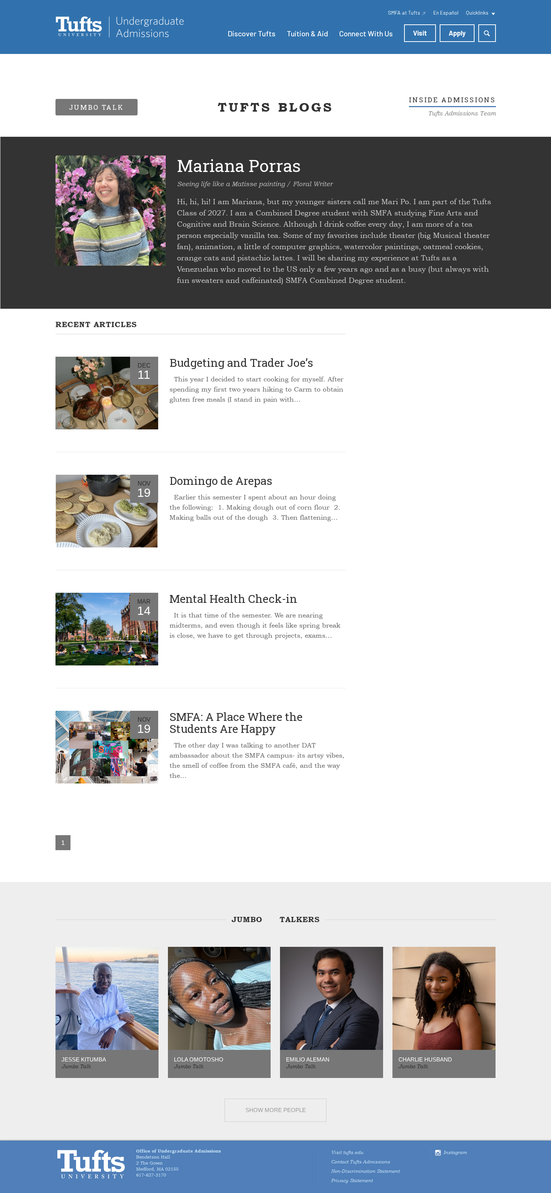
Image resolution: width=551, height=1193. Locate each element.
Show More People (276, 1110)
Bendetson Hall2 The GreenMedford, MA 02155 (178, 1160)
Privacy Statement (352, 1180)
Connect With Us (366, 33)
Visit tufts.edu (347, 1152)
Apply (457, 33)
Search (487, 33)
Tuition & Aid (307, 33)
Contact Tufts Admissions (360, 1162)
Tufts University (91, 1164)
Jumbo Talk (76, 1066)
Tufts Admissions (119, 26)
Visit (420, 33)
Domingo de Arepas (220, 480)
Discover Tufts (252, 33)
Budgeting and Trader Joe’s (241, 362)
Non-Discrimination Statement (365, 1171)
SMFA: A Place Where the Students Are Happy (235, 722)
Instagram (455, 1152)
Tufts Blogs (275, 107)
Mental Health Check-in (233, 598)
